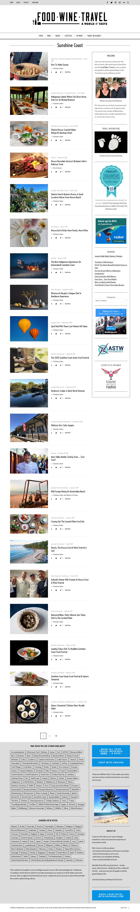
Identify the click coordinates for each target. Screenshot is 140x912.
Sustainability (54, 797)
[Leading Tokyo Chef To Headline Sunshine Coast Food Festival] (29, 653)
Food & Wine (72, 771)
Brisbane (14, 759)
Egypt (42, 834)
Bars (13, 756)
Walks (13, 808)
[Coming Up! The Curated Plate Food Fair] (29, 524)
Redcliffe (75, 789)
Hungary (59, 838)
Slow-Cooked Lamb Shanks (105, 282)
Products (75, 786)
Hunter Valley (72, 778)
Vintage (81, 804)
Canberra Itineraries (46, 759)
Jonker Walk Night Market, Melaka (108, 256)
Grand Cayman (27, 838)
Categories (111, 297)
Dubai (54, 767)
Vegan (63, 804)
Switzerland (16, 856)
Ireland (24, 841)
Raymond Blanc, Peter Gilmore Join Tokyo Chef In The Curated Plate (68, 616)
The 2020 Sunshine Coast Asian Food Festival (70, 357)
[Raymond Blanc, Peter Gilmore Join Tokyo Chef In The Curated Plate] (29, 619)
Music (70, 782)
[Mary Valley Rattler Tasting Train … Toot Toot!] (29, 461)
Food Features (62, 59)
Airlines (44, 752)
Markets (40, 782)
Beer (29, 756)
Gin (26, 778)
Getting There (17, 778)
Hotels (61, 778)
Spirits (74, 793)
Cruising (37, 767)
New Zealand (31, 849)
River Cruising (41, 793)
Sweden (80, 852)
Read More (68, 72)
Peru (47, 786)
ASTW (65, 752)
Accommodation (17, 752)
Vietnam (78, 860)
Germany (15, 838)
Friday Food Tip (58, 774)
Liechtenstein (16, 845)
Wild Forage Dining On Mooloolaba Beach (68, 491)
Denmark (24, 834)
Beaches (20, 756)
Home (11, 2)
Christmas (45, 763)
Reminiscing (16, 793)
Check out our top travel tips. (111, 155)
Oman (50, 849)
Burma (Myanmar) (18, 830)
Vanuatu (69, 860)
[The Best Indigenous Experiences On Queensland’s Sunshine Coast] (29, 266)
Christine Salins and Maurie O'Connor (65, 495)
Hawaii (45, 778)
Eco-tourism (64, 767)
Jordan (46, 841)
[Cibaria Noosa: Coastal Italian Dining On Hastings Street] (29, 133)
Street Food (26, 797)
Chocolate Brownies (30, 763)
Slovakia (51, 852)
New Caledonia (17, 849)
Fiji (57, 834)
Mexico (66, 845)
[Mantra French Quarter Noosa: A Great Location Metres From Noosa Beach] (29, 198)
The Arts (14, 800)
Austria (40, 826)
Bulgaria (78, 826)
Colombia (58, 830)
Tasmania (74, 797)
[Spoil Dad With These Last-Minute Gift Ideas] (29, 328)
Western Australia (36, 808)
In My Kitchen (28, 782)
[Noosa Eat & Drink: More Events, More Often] (29, 233)
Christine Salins (58, 68)
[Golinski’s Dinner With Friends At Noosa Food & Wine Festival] (29, 584)
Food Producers (31, 774)
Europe (74, 767)
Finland (64, 834)
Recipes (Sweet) (62, 789)
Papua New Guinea (72, 849)
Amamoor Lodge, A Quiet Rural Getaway (68, 390)
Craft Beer (27, 767)
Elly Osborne (57, 168)
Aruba (22, 826)
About (18, 2)
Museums (61, 782)
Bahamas (60, 826)
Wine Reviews (76, 808)
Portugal (14, 852)
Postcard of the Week (60, 786)
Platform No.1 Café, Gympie (62, 425)
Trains (71, 800)
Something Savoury (76, 59)
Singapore (42, 852)
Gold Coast (35, 778)
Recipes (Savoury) (46, 789)
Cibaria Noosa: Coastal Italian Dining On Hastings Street (63, 131)
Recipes (69, 59)
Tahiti (25, 856)
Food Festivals (17, 774)
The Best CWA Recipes (104, 262)
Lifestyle (53, 158)
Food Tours (45, 774)
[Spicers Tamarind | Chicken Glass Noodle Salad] (29, 709)
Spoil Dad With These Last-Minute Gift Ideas (69, 326)
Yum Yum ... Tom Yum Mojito (106, 279)
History (53, 778)
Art (58, 752)
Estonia (50, 834)
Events (14, 771)
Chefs (52, 59)
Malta (57, 845)
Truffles (32, 804)
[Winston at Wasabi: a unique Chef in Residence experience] (29, 297)
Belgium (69, 826)
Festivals (39, 771)
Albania (14, 826)
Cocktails (55, 763)
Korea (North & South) (60, 841)
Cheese (73, 759)
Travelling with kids (19, 804)
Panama (59, 849)
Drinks (46, 767)
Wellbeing (23, 808)
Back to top (124, 908)
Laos (74, 841)
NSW (31, 786)
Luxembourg (30, 845)
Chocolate (15, 763)
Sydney (65, 797)
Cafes (23, 759)
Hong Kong (48, 838)
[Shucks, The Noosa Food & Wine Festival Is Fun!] (29, 551)
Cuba (78, 830)
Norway (42, 849)
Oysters (39, 786)
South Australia (63, 793)
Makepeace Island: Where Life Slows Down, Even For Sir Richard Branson (69, 98)
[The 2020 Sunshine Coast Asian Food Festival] (29, 360)
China (49, 830)
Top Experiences (36, 800)
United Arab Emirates (19, 860)
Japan (38, 841)
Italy (32, 841)
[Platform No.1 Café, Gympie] (29, 428)
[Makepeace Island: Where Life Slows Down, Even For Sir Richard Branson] (29, 101)
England (34, 834)
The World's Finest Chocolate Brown (109, 285)
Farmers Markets (26, 771)
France (72, 834)
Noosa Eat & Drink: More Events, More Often (69, 230)
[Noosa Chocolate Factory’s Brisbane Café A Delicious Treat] (29, 165)
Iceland (68, 838)
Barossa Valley (76, 752)
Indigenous (15, 782)
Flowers (54, 771)
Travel (65, 93)
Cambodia (32, 830)
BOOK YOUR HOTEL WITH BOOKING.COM (111, 895)
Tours (64, 800)
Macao (40, 845)
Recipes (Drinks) (30, 789)
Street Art (15, 797)
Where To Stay (72, 93)
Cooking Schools (76, 763)
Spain (72, 852)
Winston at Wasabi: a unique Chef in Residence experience (66, 295)
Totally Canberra (52, 800)
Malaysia (49, 845)
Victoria (72, 804)
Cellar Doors (62, 759)
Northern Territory (18, 786)
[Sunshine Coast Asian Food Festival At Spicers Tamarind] (29, 679)
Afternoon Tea (33, 752)
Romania (24, 852)
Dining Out (54, 126)
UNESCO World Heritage (48, 804)
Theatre (24, 800)
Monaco (74, 845)
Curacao (14, 834)
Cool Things (16, 767)
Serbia (32, 852)
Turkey (67, 856)
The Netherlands (55, 856)
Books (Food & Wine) (42, 756)
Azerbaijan (49, 826)
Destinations (60, 93)
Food (56, 59)
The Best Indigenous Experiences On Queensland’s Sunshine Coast (66, 263)
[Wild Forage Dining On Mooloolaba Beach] (29, 494)
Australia (53, 93)
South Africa (62, 852)
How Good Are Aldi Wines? (105, 276)
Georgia (80, 834)
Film (47, 771)
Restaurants (28, 793)
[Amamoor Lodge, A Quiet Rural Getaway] (29, 393)
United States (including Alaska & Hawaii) (47, 860)
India (76, 838)
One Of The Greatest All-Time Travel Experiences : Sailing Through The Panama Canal (111, 206)
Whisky (49, 808)
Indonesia (15, 841)
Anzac (52, 752)
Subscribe (35, 2)
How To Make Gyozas (59, 64)
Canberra (32, 759)
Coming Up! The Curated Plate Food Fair (67, 521)
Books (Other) (58, 756)
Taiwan (33, 856)
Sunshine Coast (40, 797)
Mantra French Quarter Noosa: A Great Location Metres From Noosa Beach (67, 196)
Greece (38, 838)
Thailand (42, 856)
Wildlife (58, 808)
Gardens (70, 774)
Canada (42, 830)
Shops (52, 793)
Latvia (80, 841)
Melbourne (50, 782)
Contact (26, 2)
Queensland (16, 789)
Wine (66, 808)
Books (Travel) (72, 756)
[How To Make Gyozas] (29, 66)
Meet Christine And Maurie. (111, 100)
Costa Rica (69, 830)
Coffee (64, 763)
